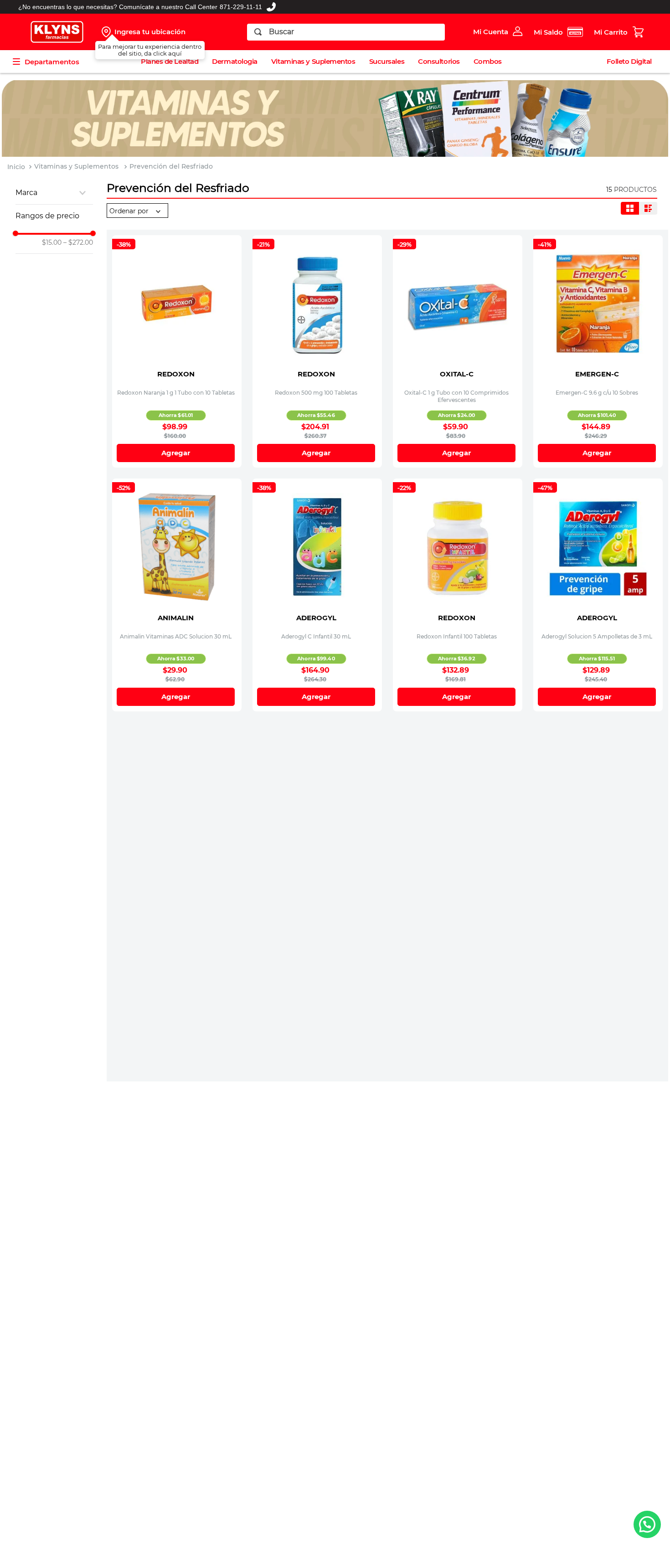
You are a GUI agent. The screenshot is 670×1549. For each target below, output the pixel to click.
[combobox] (346, 32)
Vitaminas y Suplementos (76, 166)
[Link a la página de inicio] (16, 167)
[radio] (630, 208)
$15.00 (52, 242)
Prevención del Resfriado (171, 166)
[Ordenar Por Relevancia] (137, 211)
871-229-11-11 (241, 6)
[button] (54, 193)
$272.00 (78, 242)
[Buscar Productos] (258, 32)
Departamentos (52, 61)
